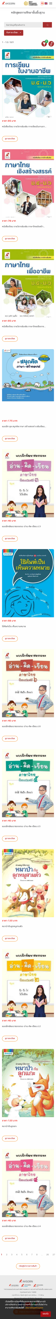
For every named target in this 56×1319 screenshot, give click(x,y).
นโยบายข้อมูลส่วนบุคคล (34, 1308)
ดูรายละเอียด (10, 139)
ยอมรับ (46, 1314)
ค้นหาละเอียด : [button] (12, 33)
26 (47, 1255)
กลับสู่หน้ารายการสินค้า (28, 1266)
